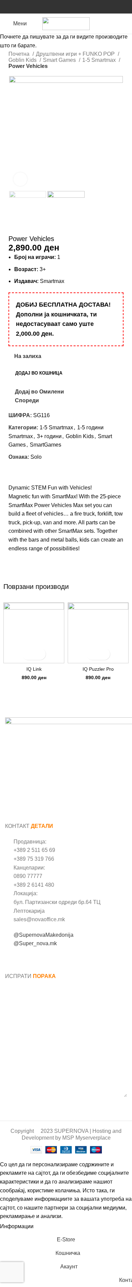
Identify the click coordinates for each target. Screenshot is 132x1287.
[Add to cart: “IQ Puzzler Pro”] (92, 654)
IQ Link (34, 669)
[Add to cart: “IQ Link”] (28, 654)
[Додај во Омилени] (40, 654)
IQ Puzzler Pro (98, 669)
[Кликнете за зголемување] (20, 179)
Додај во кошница (38, 373)
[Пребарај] (124, 23)
